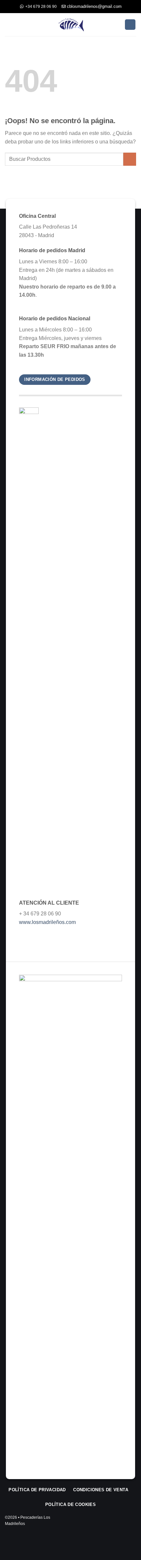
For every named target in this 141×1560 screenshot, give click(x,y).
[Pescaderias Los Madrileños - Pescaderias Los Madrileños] (70, 24)
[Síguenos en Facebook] (104, 1523)
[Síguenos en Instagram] (113, 1523)
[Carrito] (130, 24)
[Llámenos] (122, 1523)
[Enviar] (129, 159)
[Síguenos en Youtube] (132, 1523)
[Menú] (9, 24)
